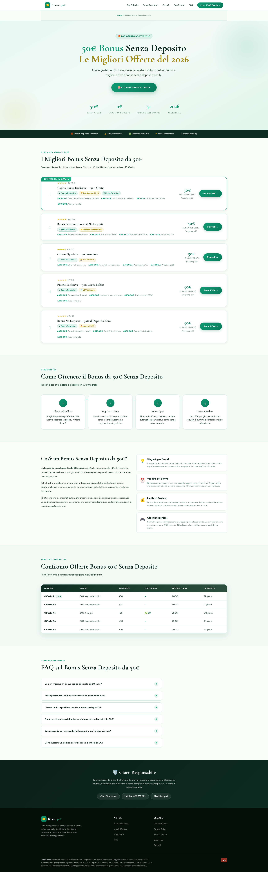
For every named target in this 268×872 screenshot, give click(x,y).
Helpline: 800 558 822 (135, 796)
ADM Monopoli (161, 796)
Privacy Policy (160, 823)
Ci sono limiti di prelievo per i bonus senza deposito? (101, 707)
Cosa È (165, 5)
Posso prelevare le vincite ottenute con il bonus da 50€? (101, 695)
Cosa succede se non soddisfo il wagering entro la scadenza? (101, 731)
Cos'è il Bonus (120, 829)
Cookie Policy (160, 829)
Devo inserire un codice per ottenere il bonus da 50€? (101, 742)
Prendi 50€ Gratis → (210, 5)
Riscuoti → (212, 226)
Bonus (55, 5)
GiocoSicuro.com (108, 796)
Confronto (179, 5)
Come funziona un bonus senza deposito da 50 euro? (101, 684)
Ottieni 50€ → (210, 193)
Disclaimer (159, 840)
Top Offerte (132, 5)
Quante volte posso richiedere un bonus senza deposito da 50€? (101, 719)
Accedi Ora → (211, 326)
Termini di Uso (160, 834)
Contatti (157, 845)
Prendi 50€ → (211, 290)
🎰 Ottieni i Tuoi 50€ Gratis (134, 87)
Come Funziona (150, 5)
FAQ (191, 5)
